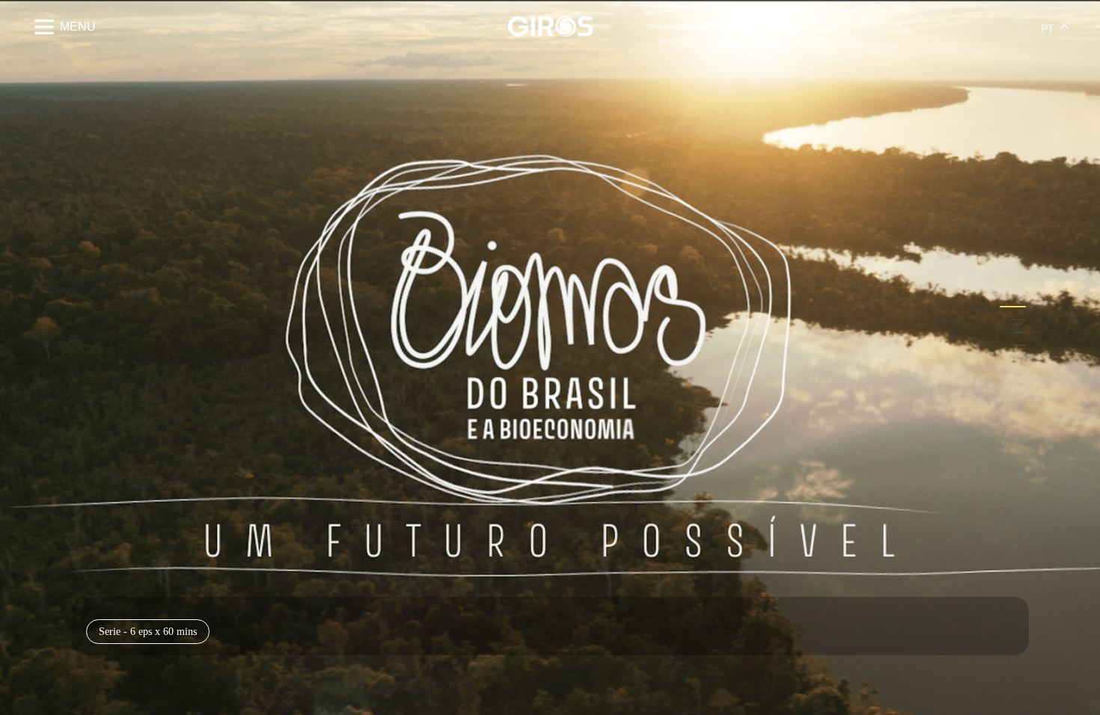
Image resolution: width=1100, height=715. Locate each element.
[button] (1013, 306)
